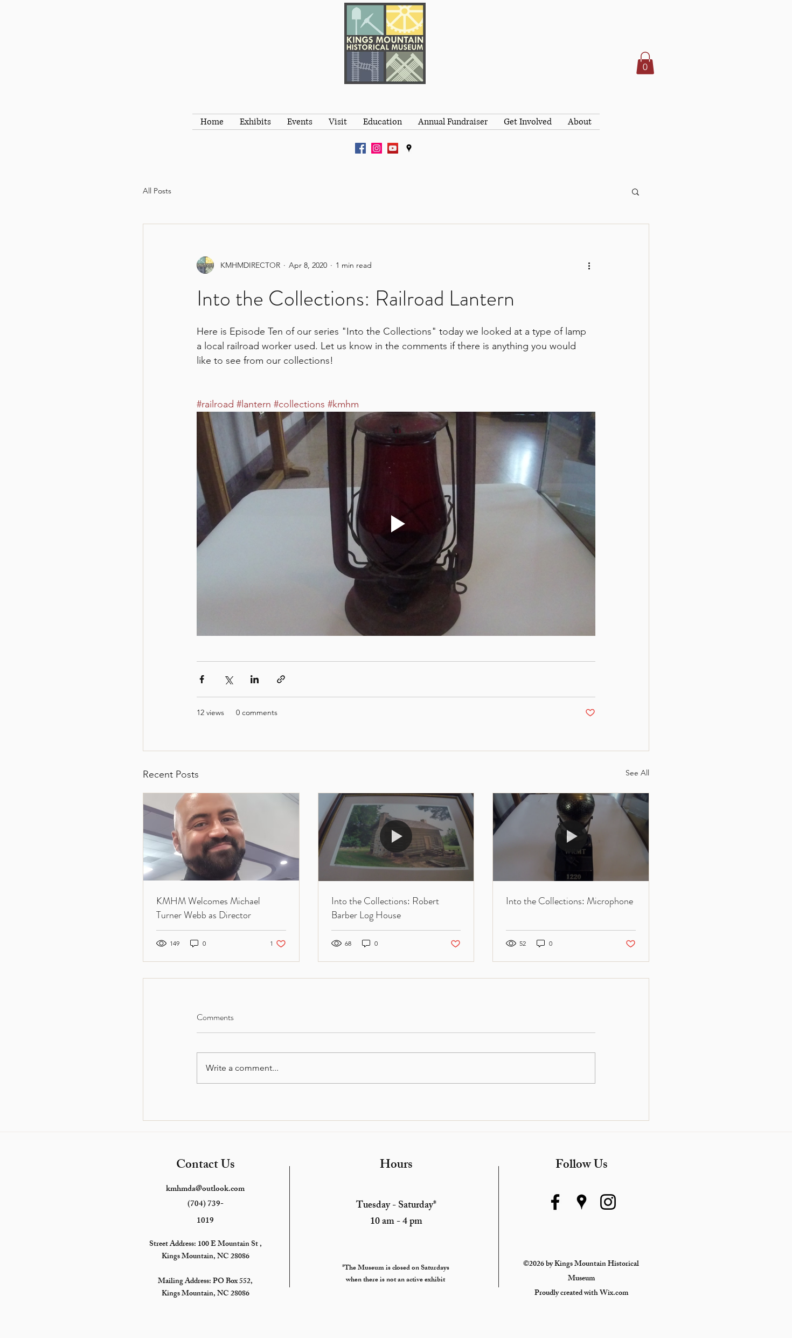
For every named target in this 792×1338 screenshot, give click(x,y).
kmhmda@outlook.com (205, 1189)
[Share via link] (281, 679)
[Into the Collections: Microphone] (571, 837)
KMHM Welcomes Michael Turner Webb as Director (208, 908)
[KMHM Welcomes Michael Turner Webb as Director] (221, 837)
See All (637, 773)
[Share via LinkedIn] (254, 679)
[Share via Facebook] (202, 679)
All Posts (157, 191)
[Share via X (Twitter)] (228, 679)
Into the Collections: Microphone (569, 901)
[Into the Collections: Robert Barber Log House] (396, 837)
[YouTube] (392, 148)
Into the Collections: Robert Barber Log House (385, 908)
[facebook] (360, 148)
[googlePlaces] (409, 148)
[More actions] (588, 265)
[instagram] (376, 148)
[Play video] (396, 524)
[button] (645, 63)
